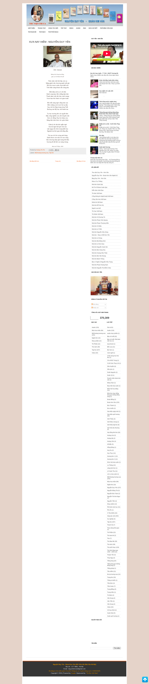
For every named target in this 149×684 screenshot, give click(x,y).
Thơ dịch (42, 32)
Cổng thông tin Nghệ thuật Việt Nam (102, 196)
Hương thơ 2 (111, 459)
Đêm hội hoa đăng (112, 389)
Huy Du (109, 450)
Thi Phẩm (95, 344)
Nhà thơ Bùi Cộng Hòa (98, 250)
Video (71, 28)
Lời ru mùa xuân (112, 474)
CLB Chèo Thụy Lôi (113, 363)
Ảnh (84, 28)
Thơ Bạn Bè (32, 32)
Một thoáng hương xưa (41, 152)
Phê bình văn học (106, 28)
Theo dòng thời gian (113, 528)
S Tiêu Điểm (111, 513)
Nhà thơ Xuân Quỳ (97, 184)
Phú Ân (109, 510)
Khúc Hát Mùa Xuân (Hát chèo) (108, 80)
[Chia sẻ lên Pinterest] (58, 150)
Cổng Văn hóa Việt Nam (99, 199)
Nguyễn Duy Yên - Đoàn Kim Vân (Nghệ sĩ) (104, 175)
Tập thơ (64, 28)
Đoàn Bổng (110, 399)
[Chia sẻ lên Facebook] (56, 150)
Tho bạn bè (110, 535)
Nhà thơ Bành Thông (98, 259)
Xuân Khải (110, 613)
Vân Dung (110, 604)
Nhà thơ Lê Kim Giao (98, 244)
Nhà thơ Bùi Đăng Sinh (99, 241)
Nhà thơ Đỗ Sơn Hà (98, 205)
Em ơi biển (110, 408)
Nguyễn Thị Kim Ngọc (113, 496)
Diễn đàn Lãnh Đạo (98, 190)
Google (73, 673)
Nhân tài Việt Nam (97, 202)
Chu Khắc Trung (112, 360)
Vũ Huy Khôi (111, 610)
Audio (78, 28)
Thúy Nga (110, 558)
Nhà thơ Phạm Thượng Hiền (100, 223)
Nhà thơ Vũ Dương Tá (98, 217)
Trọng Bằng (110, 589)
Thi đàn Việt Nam (97, 193)
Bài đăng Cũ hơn (81, 161)
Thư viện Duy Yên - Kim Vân (100, 172)
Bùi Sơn (109, 350)
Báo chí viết (93, 28)
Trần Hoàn (110, 586)
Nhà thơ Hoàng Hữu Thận (99, 253)
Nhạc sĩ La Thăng (97, 181)
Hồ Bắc (109, 444)
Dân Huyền (110, 366)
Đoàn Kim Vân (111, 402)
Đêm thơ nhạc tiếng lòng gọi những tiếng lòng (113, 395)
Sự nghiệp (110, 519)
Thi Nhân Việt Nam (97, 214)
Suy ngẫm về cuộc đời (106, 91)
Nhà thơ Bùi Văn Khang (99, 256)
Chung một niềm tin (96, 158)
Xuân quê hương (112, 616)
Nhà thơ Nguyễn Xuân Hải (100, 247)
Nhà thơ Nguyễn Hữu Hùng (100, 232)
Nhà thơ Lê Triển (97, 229)
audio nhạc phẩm (112, 333)
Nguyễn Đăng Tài (112, 490)
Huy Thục (110, 453)
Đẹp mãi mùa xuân (112, 386)
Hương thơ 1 (111, 456)
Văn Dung (110, 598)
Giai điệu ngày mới (112, 411)
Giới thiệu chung (112, 422)
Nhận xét (95, 307)
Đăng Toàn (110, 383)
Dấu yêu (109, 369)
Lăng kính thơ (111, 468)
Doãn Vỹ (109, 375)
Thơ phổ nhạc (53, 32)
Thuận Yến (110, 555)
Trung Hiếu (110, 592)
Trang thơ (42, 28)
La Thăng (110, 465)
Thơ (108, 538)
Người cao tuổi (96, 208)
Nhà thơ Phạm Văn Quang (100, 220)
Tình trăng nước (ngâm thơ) (107, 101)
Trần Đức (110, 583)
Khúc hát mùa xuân (113, 462)
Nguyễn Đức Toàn (112, 493)
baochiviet (110, 344)
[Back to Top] (144, 679)
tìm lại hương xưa (112, 574)
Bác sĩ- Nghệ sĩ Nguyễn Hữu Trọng (102, 262)
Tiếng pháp (110, 568)
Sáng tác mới (53, 28)
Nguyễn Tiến (111, 501)
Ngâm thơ (95, 338)
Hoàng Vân (110, 441)
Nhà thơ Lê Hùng (97, 238)
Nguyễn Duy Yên (112, 487)
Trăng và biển (111, 580)
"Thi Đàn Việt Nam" (92, 673)
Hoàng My (110, 438)
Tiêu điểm (110, 571)
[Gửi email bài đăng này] (50, 150)
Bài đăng (95, 304)
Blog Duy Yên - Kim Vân (99, 178)
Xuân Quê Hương (104, 147)
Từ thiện (109, 595)
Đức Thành (110, 405)
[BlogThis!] (52, 150)
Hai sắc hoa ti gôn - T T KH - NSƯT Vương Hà (104, 73)
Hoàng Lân (110, 435)
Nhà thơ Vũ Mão (97, 226)
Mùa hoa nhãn (96, 330)
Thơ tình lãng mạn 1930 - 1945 (112, 551)
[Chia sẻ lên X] (54, 150)
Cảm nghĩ (110, 353)
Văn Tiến (110, 601)
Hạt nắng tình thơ (112, 432)
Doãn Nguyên (111, 372)
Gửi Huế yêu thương (113, 428)
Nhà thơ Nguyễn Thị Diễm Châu (101, 268)
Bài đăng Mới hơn (34, 161)
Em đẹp (101, 135)
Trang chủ (58, 161)
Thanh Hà (110, 525)
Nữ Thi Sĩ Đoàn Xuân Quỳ (99, 187)
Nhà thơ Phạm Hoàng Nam (100, 265)
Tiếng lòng (110, 561)
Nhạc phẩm (95, 341)
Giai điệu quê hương (113, 414)
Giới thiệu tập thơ (112, 425)
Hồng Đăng (110, 447)
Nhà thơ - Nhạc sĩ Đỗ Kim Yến (101, 235)
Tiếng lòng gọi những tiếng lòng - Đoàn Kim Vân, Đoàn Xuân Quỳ (109, 113)
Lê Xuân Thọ (111, 471)
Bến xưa (109, 347)
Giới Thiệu (31, 28)
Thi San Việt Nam (97, 211)
